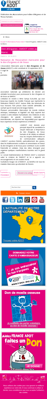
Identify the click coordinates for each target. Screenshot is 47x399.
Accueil (3, 42)
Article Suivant (39, 172)
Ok (23, 395)
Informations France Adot (15, 42)
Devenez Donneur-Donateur (12, 25)
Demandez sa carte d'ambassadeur (11, 21)
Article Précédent (5, 173)
